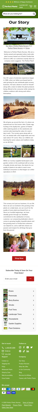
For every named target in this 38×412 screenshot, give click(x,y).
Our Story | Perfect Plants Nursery (17, 46)
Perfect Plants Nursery (15, 48)
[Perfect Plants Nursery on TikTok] (24, 351)
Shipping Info (6, 363)
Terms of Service (28, 402)
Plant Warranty (6, 405)
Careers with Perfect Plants (27, 378)
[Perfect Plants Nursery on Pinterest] (20, 351)
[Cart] (31, 6)
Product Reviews (24, 363)
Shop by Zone (6, 372)
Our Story (22, 361)
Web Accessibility (7, 375)
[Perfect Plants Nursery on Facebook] (24, 347)
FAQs (3, 366)
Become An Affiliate (25, 375)
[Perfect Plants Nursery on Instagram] (20, 347)
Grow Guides (6, 378)
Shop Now (19, 258)
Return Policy (28, 405)
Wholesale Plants (7, 369)
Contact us (5, 361)
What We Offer (23, 366)
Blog (20, 372)
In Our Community (24, 369)
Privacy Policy (17, 405)
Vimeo (27, 48)
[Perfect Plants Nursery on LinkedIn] (28, 351)
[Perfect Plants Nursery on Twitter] (31, 347)
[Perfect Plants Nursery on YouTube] (28, 347)
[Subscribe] (30, 278)
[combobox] (19, 14)
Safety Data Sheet (7, 407)
